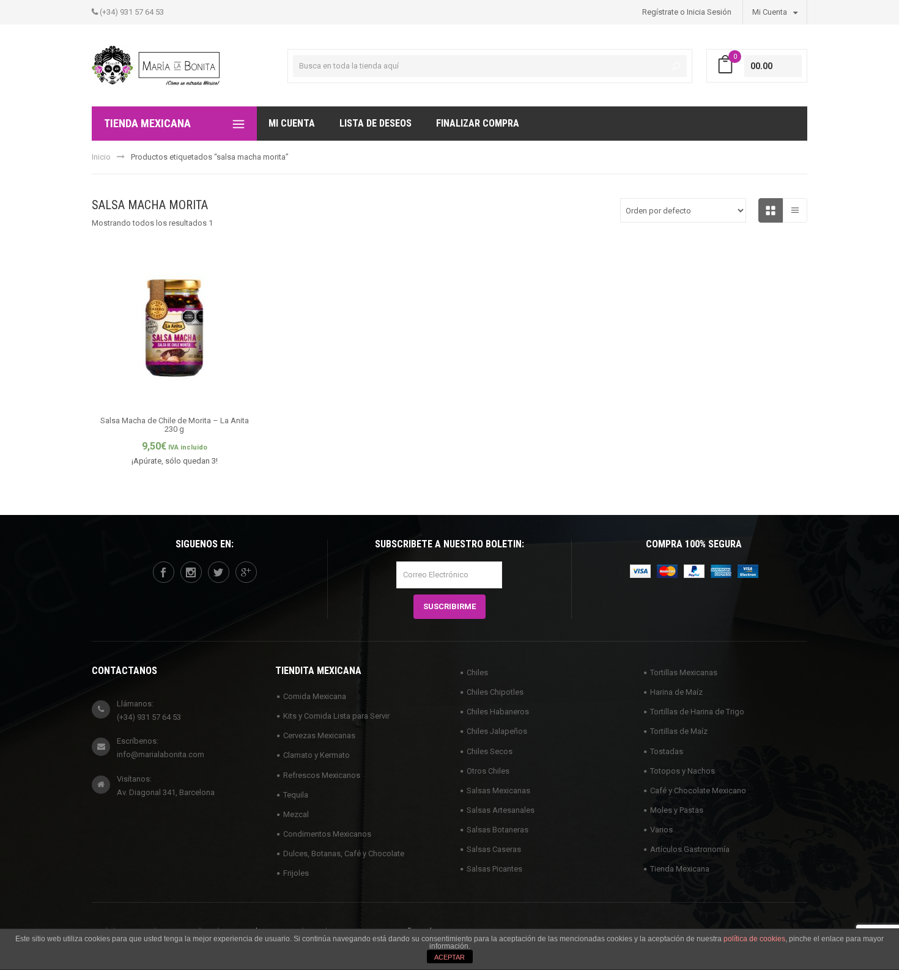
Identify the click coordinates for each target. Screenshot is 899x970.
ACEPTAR (449, 957)
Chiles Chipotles (495, 692)
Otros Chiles (488, 771)
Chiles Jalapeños (497, 731)
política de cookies (754, 939)
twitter (218, 572)
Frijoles (296, 873)
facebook (163, 572)
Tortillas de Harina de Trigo (697, 711)
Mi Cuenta (770, 12)
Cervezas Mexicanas (319, 735)
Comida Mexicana (314, 696)
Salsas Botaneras (497, 829)
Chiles (477, 672)
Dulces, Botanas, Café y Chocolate (343, 853)
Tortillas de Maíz (679, 731)
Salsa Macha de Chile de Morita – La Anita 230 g (174, 425)
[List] (795, 210)
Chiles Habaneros (498, 711)
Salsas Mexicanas (498, 790)
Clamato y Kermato (316, 755)
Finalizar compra (477, 123)
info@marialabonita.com (160, 754)
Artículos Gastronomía (690, 849)
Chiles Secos (489, 751)
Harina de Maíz (676, 692)
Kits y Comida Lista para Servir (336, 715)
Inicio (101, 156)
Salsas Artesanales (501, 810)
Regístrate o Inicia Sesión (686, 12)
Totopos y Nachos (682, 771)
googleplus (246, 572)
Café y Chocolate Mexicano (698, 790)
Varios (661, 829)
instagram (191, 572)
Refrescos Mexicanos (321, 775)
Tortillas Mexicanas (683, 672)
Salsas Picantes (494, 868)
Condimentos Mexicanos (327, 834)
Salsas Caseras (494, 849)
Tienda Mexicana (679, 868)
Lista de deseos (375, 123)
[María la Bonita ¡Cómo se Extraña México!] (156, 64)
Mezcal (296, 814)
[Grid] (770, 210)
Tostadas (666, 751)
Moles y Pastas (676, 810)
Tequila (295, 794)
